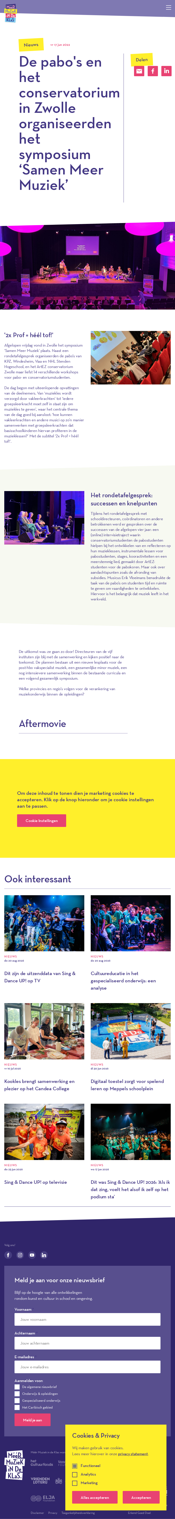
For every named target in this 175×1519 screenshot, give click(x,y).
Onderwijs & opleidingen (40, 1393)
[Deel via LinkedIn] (166, 71)
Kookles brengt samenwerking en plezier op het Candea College (39, 1085)
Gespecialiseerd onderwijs (41, 1400)
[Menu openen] (168, 7)
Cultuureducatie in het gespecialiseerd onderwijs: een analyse (123, 980)
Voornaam (24, 1309)
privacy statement (133, 1453)
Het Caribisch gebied (37, 1407)
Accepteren (141, 1497)
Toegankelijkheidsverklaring (78, 1513)
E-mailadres (26, 1357)
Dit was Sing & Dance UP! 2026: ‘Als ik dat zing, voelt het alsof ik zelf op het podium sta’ (130, 1189)
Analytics (88, 1474)
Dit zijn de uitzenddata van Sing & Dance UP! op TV (40, 977)
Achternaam (26, 1333)
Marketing (89, 1483)
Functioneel (91, 1466)
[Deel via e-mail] (139, 71)
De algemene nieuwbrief (39, 1387)
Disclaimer (37, 1513)
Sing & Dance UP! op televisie (35, 1182)
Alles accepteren (95, 1497)
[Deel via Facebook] (153, 71)
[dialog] (115, 1467)
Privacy (52, 1513)
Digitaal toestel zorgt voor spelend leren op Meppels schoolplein (127, 1085)
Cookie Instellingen (42, 820)
